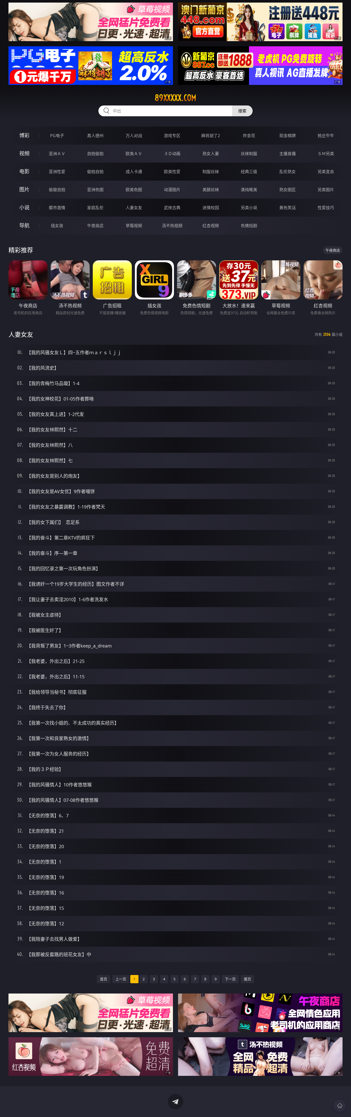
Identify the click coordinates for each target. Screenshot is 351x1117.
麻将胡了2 (210, 135)
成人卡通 (134, 171)
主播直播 (287, 153)
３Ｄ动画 (172, 153)
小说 (24, 207)
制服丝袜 (210, 171)
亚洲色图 (95, 189)
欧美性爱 (172, 171)
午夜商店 (95, 225)
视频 (24, 153)
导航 (24, 225)
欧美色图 (134, 189)
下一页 (230, 979)
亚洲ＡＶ (57, 153)
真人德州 (95, 135)
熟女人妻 (210, 153)
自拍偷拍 (95, 153)
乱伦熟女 (287, 171)
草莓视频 (134, 225)
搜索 (242, 111)
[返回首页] (340, 1106)
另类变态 (326, 171)
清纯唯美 (249, 189)
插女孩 (57, 225)
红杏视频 (210, 225)
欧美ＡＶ (134, 153)
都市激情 (57, 207)
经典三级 (249, 171)
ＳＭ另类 (326, 153)
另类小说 (249, 207)
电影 (24, 171)
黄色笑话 (287, 207)
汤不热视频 (172, 225)
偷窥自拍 (57, 189)
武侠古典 (172, 207)
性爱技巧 (326, 207)
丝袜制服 (249, 153)
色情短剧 (249, 225)
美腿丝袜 (210, 189)
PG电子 (57, 135)
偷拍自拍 (95, 171)
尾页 (247, 979)
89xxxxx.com (175, 98)
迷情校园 (210, 207)
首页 (103, 979)
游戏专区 (172, 135)
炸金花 (249, 135)
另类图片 (326, 189)
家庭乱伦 (95, 207)
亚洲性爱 (57, 171)
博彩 (24, 135)
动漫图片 (172, 189)
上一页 (120, 979)
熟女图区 (287, 189)
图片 (24, 189)
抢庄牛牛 (326, 135)
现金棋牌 (287, 135)
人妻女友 (134, 207)
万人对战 (134, 135)
